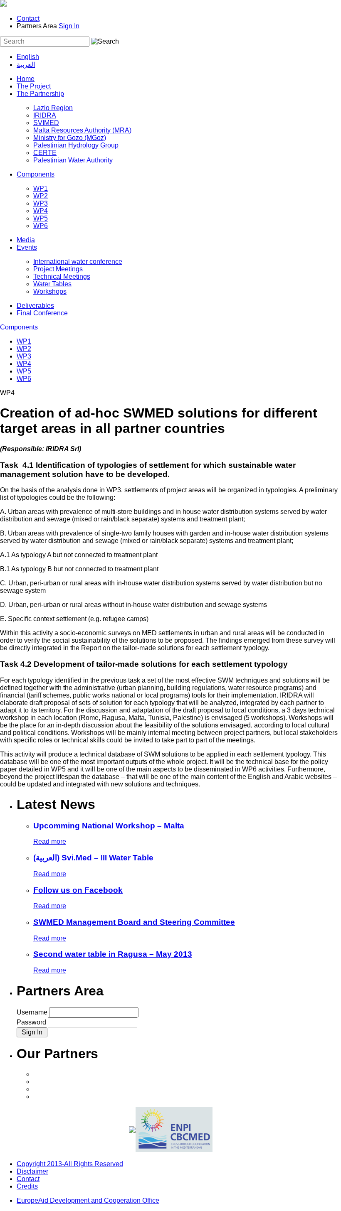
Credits (27, 1186)
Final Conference (42, 313)
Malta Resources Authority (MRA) (82, 130)
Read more (49, 841)
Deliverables (35, 305)
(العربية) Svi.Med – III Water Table (93, 857)
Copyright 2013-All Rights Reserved (70, 1163)
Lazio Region (53, 107)
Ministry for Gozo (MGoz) (69, 137)
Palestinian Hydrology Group (76, 145)
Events (27, 247)
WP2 (40, 195)
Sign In (69, 25)
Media (26, 239)
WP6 (40, 225)
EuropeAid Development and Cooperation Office (88, 1200)
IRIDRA (44, 115)
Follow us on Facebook (78, 890)
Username (33, 1012)
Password (32, 1022)
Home (26, 78)
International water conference (77, 261)
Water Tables (52, 283)
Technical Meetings (61, 276)
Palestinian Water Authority (73, 160)
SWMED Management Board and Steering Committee (134, 922)
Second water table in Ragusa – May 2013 (112, 954)
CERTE (45, 152)
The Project (34, 86)
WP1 (40, 188)
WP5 (40, 218)
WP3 (40, 203)
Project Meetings (58, 269)
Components (35, 174)
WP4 (40, 210)
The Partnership (40, 93)
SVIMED (46, 122)
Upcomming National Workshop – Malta (108, 825)
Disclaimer (32, 1171)
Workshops (50, 291)
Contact (28, 18)
